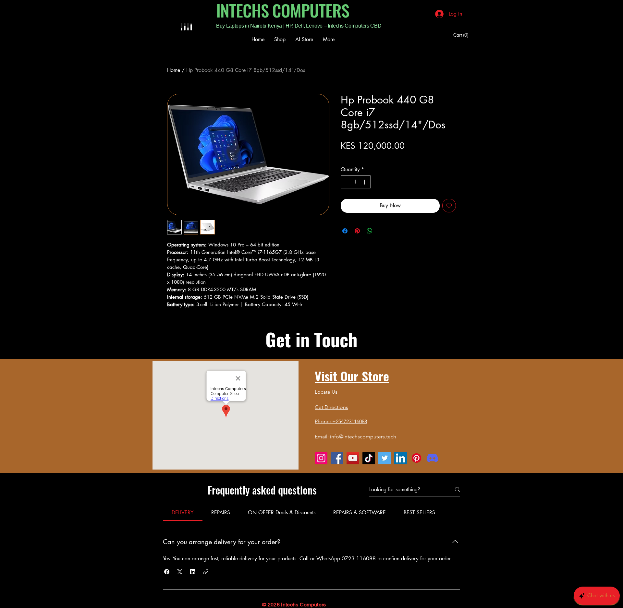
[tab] (182, 512)
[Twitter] (384, 458)
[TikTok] (368, 458)
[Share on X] (382, 231)
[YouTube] (353, 458)
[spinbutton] (355, 182)
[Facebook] (337, 458)
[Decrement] (346, 182)
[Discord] (432, 458)
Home (173, 70)
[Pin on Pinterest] (357, 231)
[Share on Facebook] (345, 231)
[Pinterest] (416, 458)
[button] (461, 35)
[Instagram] (321, 458)
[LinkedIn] (400, 458)
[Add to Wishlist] (449, 205)
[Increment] (365, 182)
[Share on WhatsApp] (369, 231)
